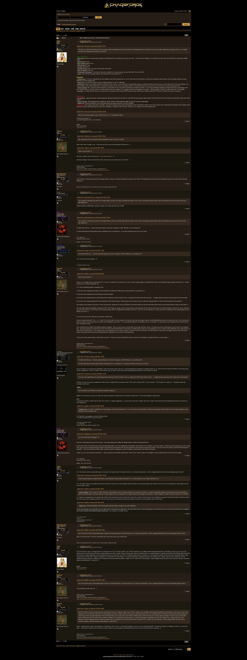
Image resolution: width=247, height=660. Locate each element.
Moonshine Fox (61, 174)
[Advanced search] (165, 24)
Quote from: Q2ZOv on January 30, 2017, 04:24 (91, 530)
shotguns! (109, 156)
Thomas (59, 351)
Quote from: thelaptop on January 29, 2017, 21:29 (91, 434)
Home (58, 29)
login (63, 14)
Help (62, 29)
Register (82, 29)
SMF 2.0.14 (116, 654)
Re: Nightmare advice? (85, 41)
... (62, 35)
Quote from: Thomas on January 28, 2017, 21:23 (91, 46)
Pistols (102, 156)
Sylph (58, 41)
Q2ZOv (59, 466)
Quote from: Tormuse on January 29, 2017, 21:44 (91, 374)
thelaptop (59, 245)
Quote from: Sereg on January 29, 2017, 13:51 (90, 250)
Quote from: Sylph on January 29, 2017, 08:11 (90, 148)
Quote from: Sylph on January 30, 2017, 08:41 (90, 608)
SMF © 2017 (122, 654)
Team (72, 29)
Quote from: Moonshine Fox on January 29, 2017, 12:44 (93, 197)
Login (77, 29)
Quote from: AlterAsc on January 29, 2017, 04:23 (91, 136)
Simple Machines (129, 654)
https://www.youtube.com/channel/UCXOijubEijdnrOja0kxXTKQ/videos (93, 170)
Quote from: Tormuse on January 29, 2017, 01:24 (91, 111)
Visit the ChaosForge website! (69, 24)
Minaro (59, 192)
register (68, 14)
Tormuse (59, 131)
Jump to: (170, 649)
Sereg (58, 212)
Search (67, 29)
